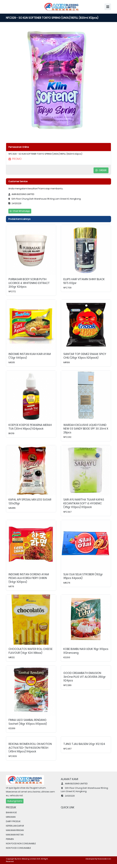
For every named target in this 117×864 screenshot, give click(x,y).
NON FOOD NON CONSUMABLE (21, 843)
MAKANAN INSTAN (14, 834)
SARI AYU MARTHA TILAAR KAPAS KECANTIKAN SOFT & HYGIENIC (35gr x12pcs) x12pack (83, 503)
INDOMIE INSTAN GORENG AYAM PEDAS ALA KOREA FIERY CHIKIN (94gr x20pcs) (29, 578)
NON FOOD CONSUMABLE (18, 847)
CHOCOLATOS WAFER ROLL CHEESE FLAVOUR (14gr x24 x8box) (31, 651)
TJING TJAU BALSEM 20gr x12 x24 (84, 744)
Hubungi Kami (14, 801)
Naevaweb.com (104, 859)
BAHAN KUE (11, 812)
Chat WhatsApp (21, 211)
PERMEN (10, 839)
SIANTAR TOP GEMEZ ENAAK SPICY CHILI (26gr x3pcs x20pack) (84, 356)
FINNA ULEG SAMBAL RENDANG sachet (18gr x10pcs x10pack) (28, 722)
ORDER (102, 170)
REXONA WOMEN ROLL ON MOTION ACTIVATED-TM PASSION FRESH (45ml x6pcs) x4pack (30, 747)
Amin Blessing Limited (26, 859)
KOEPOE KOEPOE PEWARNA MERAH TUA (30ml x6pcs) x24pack (30, 427)
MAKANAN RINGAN (15, 830)
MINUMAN (11, 816)
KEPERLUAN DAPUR (15, 825)
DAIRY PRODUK (13, 821)
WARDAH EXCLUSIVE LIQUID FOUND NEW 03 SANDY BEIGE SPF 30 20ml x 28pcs (85, 428)
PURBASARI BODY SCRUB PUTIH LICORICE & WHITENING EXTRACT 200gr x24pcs (29, 283)
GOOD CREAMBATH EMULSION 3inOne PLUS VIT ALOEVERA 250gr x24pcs (84, 676)
